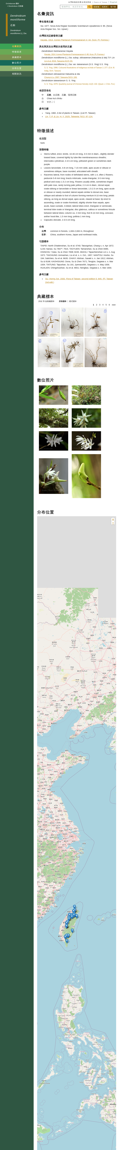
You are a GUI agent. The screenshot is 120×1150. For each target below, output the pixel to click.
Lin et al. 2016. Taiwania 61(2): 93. (58, 61)
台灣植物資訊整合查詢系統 (79, 2)
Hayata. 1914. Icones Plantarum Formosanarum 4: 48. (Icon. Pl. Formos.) (74, 54)
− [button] (113, 522)
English (113, 2)
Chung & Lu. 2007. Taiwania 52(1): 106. (60, 77)
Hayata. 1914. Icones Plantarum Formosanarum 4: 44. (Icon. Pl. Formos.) (74, 40)
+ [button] (113, 519)
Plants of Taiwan (100, 2)
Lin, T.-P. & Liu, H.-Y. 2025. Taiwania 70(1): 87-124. (69, 116)
